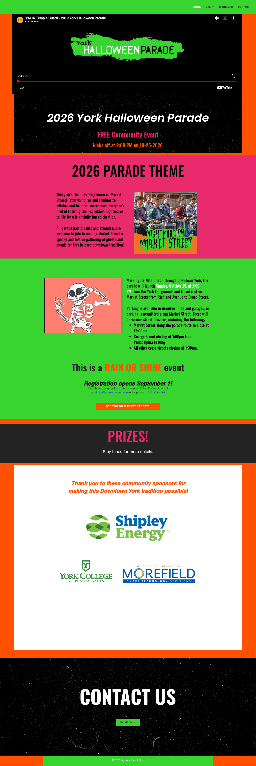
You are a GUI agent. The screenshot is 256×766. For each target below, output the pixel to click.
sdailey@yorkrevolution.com (111, 392)
